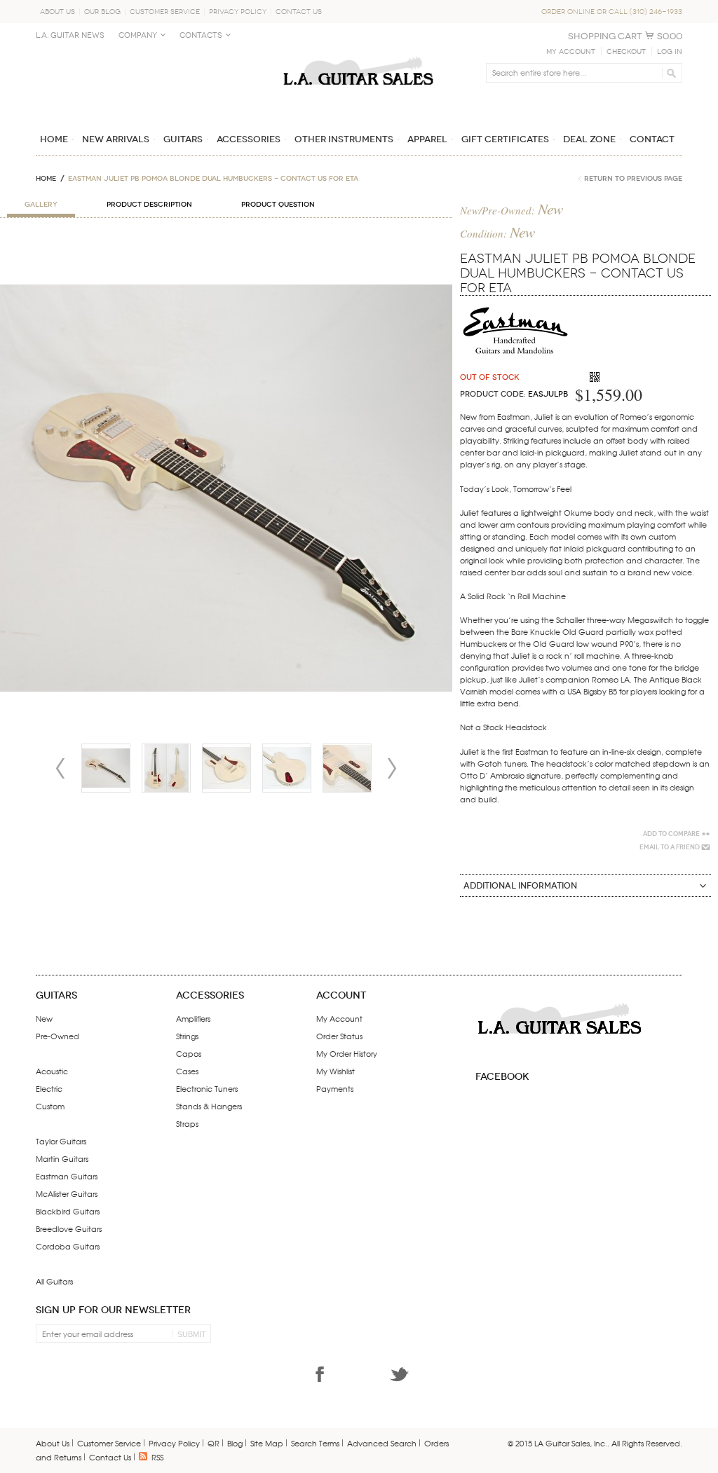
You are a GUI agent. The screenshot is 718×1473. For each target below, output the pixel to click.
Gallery (41, 204)
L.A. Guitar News (70, 35)
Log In (669, 52)
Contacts (201, 35)
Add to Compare (671, 834)
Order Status (339, 1035)
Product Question (278, 204)
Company (137, 35)
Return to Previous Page (633, 178)
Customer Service (165, 11)
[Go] (669, 73)
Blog (235, 1442)
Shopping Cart (605, 36)
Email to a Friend (669, 847)
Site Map (266, 1442)
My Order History (346, 1053)
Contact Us (299, 11)
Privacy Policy (237, 11)
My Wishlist (335, 1070)
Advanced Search (381, 1442)
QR (213, 1442)
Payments (334, 1088)
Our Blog (102, 11)
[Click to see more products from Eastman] (516, 305)
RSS (157, 1456)
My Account (570, 52)
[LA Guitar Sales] (358, 50)
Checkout (626, 52)
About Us (57, 11)
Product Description (149, 204)
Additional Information (520, 886)
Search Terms (315, 1442)
